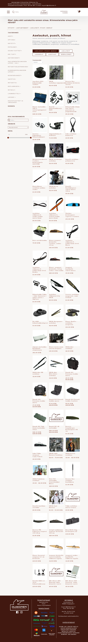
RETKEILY (11, 90)
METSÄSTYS (12, 82)
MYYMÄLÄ (69, 600)
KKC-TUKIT (11, 54)
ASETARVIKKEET (13, 58)
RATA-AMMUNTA (14, 86)
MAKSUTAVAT (44, 608)
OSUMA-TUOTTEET (14, 50)
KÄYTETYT (11, 43)
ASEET (10, 36)
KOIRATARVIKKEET (14, 75)
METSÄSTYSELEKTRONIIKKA (18, 66)
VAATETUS (11, 79)
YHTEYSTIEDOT (69, 622)
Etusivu (11, 28)
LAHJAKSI (11, 97)
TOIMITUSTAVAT (43, 600)
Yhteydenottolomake (15, 5)
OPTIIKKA (11, 39)
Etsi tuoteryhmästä (16, 116)
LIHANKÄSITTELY (14, 93)
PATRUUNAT (12, 47)
